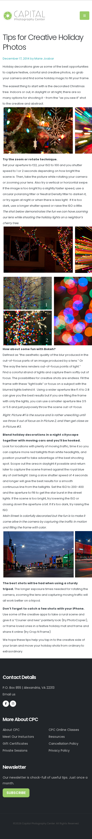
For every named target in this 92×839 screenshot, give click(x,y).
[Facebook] (6, 704)
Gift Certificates (15, 743)
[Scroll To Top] (84, 834)
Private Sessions (15, 750)
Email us (9, 694)
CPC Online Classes (64, 730)
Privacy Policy (59, 750)
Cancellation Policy (63, 743)
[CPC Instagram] (13, 704)
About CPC (11, 730)
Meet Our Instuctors (18, 736)
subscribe (16, 792)
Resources (57, 736)
